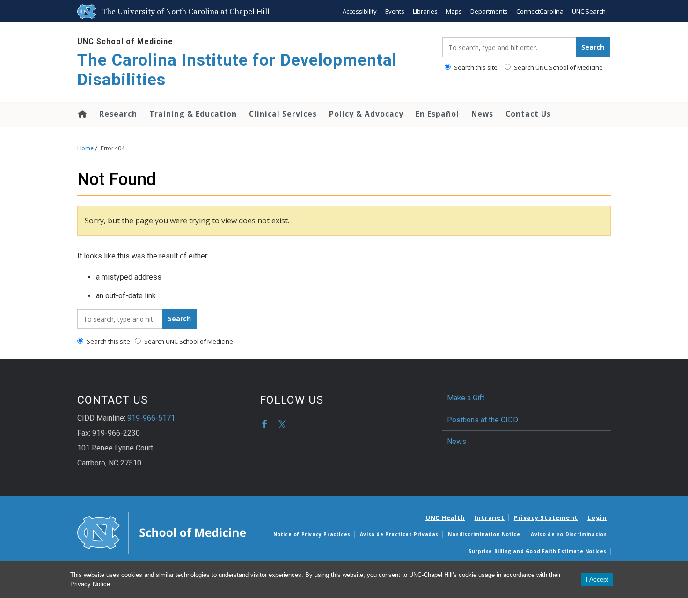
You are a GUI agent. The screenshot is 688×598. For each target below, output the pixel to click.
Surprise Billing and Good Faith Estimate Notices (537, 551)
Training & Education (193, 114)
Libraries (425, 11)
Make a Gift (465, 397)
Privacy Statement (546, 517)
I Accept (597, 579)
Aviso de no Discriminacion (569, 534)
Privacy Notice (90, 584)
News (482, 114)
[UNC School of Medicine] (161, 532)
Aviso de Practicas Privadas (399, 534)
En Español (437, 114)
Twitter (282, 424)
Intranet (490, 517)
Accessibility (360, 11)
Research (118, 114)
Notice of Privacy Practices (312, 534)
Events (394, 11)
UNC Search (589, 11)
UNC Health (445, 517)
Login (597, 517)
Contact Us (528, 114)
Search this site (475, 67)
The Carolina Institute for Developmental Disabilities (237, 70)
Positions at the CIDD (482, 419)
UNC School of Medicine (125, 41)
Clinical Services (283, 114)
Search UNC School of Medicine (557, 67)
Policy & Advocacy (366, 114)
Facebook (264, 424)
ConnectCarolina (540, 11)
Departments (489, 11)
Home (81, 114)
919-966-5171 (151, 417)
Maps (454, 11)
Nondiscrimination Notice (484, 534)
